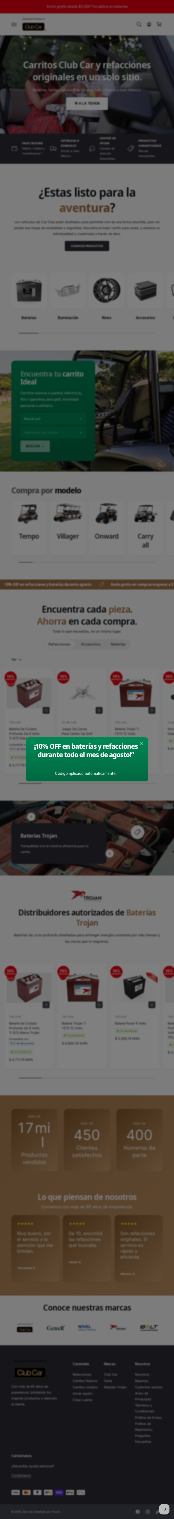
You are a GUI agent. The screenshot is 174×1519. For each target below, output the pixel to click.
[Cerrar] (141, 743)
